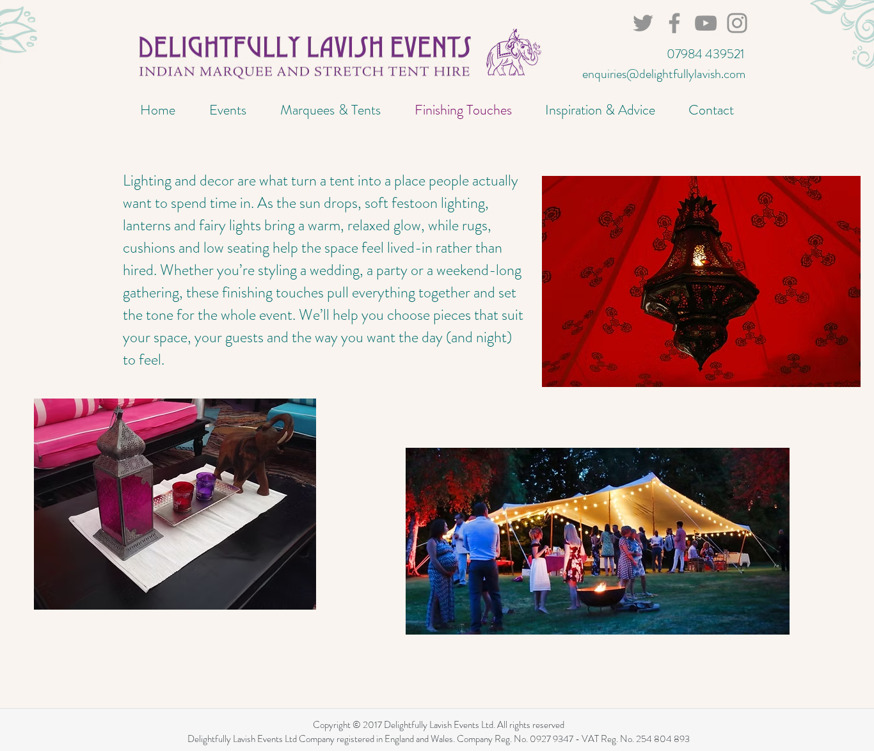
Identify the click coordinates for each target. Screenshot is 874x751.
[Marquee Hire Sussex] (643, 23)
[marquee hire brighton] (674, 23)
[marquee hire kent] (737, 23)
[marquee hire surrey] (705, 23)
